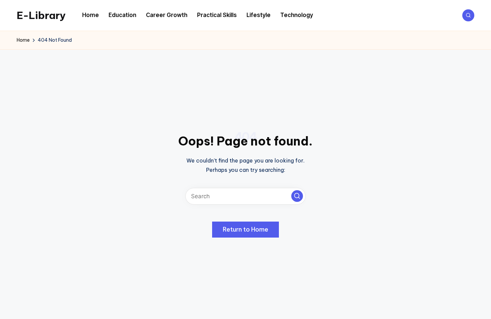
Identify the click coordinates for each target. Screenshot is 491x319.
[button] (297, 196)
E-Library (41, 15)
